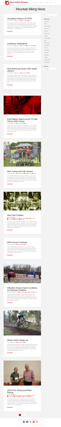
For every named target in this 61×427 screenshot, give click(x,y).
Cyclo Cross (10, 218)
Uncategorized (47, 59)
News (29, 20)
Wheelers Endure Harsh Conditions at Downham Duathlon (22, 289)
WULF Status (46, 62)
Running (30, 292)
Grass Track (16, 218)
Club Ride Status (47, 26)
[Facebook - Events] (27, 422)
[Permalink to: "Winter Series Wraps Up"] (22, 322)
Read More (10, 31)
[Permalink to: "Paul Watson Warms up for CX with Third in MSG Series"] (22, 105)
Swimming (21, 396)
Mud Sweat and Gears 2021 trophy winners (22, 69)
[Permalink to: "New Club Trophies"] (22, 201)
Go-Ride (46, 30)
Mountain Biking (24, 20)
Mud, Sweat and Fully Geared (20, 171)
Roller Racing (11, 219)
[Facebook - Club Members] (24, 422)
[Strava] (34, 422)
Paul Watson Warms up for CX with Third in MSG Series (22, 120)
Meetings (46, 35)
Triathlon (35, 173)
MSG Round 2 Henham (17, 242)
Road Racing (32, 218)
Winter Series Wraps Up (17, 340)
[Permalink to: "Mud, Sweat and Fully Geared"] (22, 154)
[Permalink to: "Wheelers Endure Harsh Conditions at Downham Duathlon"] (22, 273)
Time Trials (29, 173)
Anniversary (23, 45)
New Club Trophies (15, 215)
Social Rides (46, 50)
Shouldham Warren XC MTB (19, 18)
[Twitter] (30, 422)
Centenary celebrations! (17, 43)
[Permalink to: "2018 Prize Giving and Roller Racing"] (22, 373)
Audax (45, 23)
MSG (5, 91)
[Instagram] (37, 422)
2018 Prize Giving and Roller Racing (19, 391)
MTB (9, 91)
